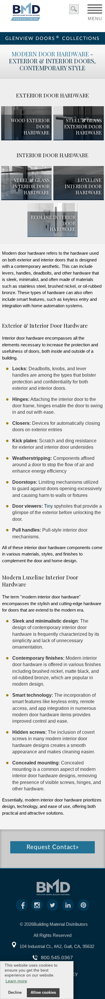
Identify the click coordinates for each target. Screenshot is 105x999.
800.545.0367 (57, 957)
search (74, 9)
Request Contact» (53, 847)
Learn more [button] (16, 981)
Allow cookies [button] (43, 993)
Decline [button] (15, 993)
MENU (95, 17)
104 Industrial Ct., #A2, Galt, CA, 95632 (57, 946)
